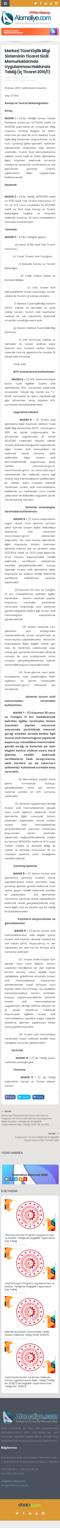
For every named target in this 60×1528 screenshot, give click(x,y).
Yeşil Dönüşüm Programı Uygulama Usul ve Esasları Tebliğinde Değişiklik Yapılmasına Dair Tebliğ (29, 1286)
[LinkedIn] (46, 3)
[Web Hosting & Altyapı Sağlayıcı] (30, 1505)
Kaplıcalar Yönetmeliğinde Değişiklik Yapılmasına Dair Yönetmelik (37, 1138)
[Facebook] (40, 3)
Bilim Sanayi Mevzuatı (25, 80)
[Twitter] (35, 3)
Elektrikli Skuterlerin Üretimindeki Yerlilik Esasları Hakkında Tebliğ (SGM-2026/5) (27, 1333)
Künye (24, 1485)
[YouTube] (51, 3)
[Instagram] (56, 3)
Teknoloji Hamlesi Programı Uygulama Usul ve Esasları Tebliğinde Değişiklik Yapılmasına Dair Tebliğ (30, 1238)
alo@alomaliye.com (13, 1481)
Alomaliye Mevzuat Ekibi (30, 1175)
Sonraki (52, 1133)
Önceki (7, 1111)
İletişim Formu (9, 1485)
